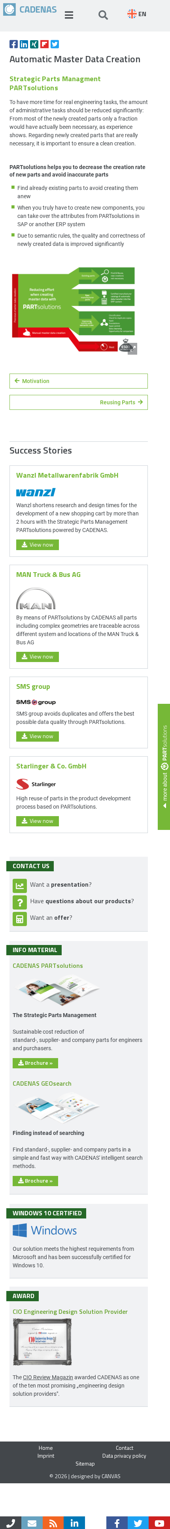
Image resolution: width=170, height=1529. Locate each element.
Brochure (38, 1062)
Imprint (46, 1455)
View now (40, 544)
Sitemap (85, 1463)
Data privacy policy (124, 1455)
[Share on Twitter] (55, 44)
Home (46, 1447)
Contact (124, 1447)
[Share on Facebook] (13, 44)
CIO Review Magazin (48, 1377)
